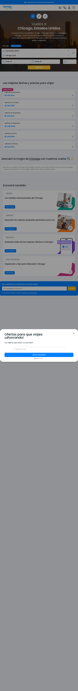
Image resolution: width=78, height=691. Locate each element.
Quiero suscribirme (39, 355)
